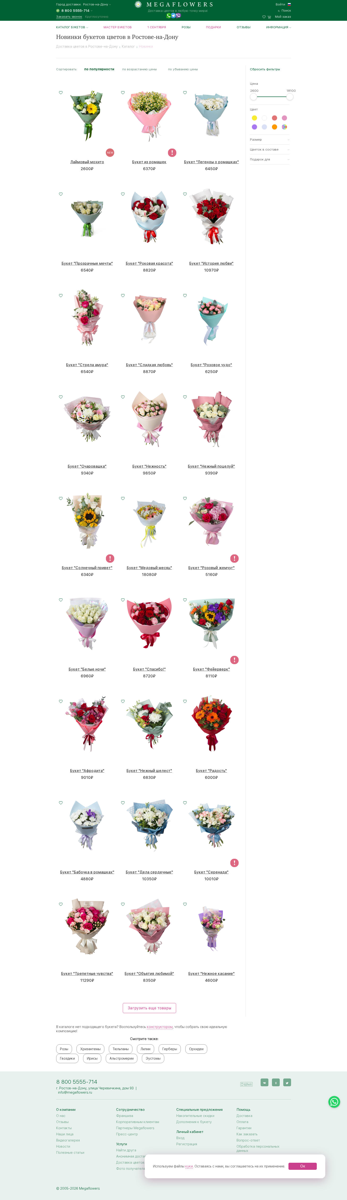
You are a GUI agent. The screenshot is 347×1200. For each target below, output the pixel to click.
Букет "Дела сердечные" (149, 872)
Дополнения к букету (194, 1122)
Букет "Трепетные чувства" (87, 973)
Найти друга (126, 1150)
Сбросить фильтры (265, 69)
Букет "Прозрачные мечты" (87, 263)
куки (189, 1166)
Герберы (169, 1049)
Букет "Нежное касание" (211, 973)
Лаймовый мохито (87, 162)
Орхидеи (196, 1049)
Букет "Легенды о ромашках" (211, 162)
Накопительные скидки (195, 1116)
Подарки (213, 27)
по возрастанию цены (139, 69)
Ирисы (92, 1058)
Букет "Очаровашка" (87, 466)
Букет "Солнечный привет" (87, 568)
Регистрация (186, 1144)
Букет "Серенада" (211, 872)
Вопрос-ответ (248, 1140)
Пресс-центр (127, 1134)
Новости (63, 1146)
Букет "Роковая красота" (149, 263)
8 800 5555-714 (76, 1081)
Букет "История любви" (211, 263)
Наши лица (64, 1134)
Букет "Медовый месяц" (149, 568)
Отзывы (243, 27)
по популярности (99, 69)
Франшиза (124, 1116)
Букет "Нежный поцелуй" (211, 466)
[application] (246, 1082)
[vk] (264, 1082)
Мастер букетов (118, 27)
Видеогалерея (68, 1140)
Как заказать (247, 1134)
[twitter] (287, 1082)
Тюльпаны (121, 1049)
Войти (280, 4)
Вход (180, 1138)
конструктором (160, 1027)
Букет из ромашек (149, 162)
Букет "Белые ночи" (87, 669)
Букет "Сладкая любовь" (149, 365)
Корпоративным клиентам (137, 1122)
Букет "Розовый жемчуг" (211, 568)
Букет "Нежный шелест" (149, 770)
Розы (186, 27)
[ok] (276, 1082)
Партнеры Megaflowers (135, 1128)
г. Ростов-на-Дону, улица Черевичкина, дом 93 (95, 1088)
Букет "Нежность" (149, 466)
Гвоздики (67, 1058)
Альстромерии (122, 1058)
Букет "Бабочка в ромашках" (87, 872)
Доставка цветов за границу (139, 1162)
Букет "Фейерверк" (211, 669)
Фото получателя (130, 1168)
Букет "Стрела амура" (87, 365)
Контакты (64, 1128)
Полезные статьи (70, 1152)
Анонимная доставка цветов (139, 1156)
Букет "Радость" (211, 770)
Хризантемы (90, 1049)
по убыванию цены (183, 69)
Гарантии (244, 1128)
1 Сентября (157, 27)
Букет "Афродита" (87, 770)
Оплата (242, 1122)
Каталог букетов (70, 27)
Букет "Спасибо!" (149, 669)
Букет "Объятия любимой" (149, 973)
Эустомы (153, 1058)
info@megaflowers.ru (75, 1092)
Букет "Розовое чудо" (211, 365)
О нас (60, 1116)
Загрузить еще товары (149, 1008)
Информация (277, 27)
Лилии (145, 1049)
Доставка (244, 1116)
